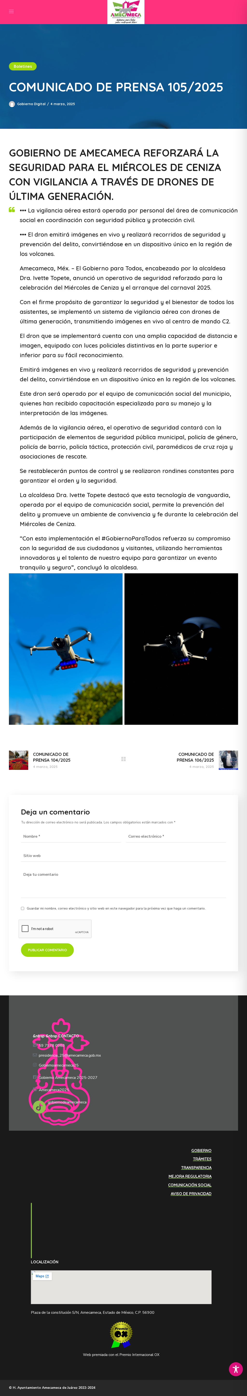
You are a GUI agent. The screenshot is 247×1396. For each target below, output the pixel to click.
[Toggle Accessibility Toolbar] (235, 1369)
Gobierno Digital (31, 104)
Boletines (23, 66)
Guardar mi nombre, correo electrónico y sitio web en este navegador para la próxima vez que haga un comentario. (116, 908)
